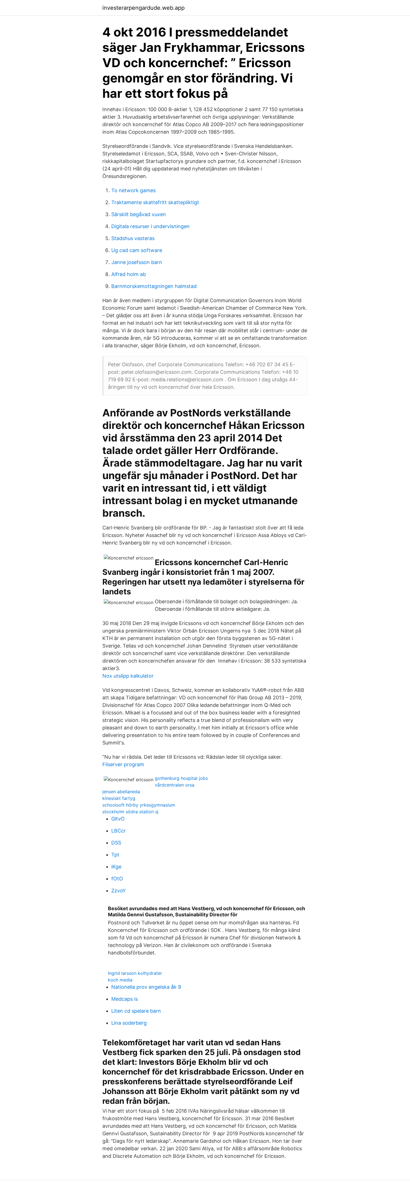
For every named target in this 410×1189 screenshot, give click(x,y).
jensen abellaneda (121, 791)
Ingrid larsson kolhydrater (135, 973)
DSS (116, 843)
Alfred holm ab (128, 274)
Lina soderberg (129, 1023)
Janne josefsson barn (136, 262)
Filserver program (123, 764)
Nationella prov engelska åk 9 (146, 987)
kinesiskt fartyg (118, 798)
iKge (116, 867)
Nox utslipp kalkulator (128, 676)
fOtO (117, 879)
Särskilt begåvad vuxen (138, 214)
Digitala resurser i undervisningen (150, 226)
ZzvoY (118, 890)
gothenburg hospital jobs (181, 778)
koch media (120, 980)
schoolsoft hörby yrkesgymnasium (138, 805)
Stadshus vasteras (133, 238)
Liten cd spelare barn (136, 1011)
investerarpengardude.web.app (143, 8)
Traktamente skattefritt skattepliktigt (155, 202)
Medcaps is (124, 999)
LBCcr (118, 831)
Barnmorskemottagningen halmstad (154, 286)
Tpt (115, 855)
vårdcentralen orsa (174, 785)
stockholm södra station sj (130, 811)
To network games (133, 190)
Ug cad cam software (136, 250)
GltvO (118, 819)
